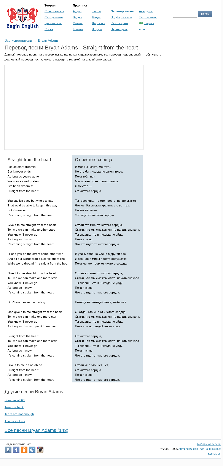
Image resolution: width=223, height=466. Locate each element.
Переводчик (119, 29)
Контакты (214, 453)
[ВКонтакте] (8, 450)
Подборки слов (121, 17)
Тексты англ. (148, 17)
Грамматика (53, 23)
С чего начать (54, 11)
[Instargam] (40, 450)
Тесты (96, 11)
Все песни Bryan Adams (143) (36, 430)
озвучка (149, 23)
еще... (143, 29)
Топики (78, 29)
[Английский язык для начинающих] (23, 27)
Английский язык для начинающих (199, 448)
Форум (97, 29)
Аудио (77, 11)
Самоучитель (54, 17)
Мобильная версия (209, 444)
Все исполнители (18, 40)
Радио (96, 17)
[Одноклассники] (24, 450)
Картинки (98, 23)
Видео (77, 17)
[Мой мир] (32, 450)
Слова (49, 29)
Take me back (14, 407)
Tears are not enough (19, 414)
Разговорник (119, 23)
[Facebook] (16, 450)
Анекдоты (146, 11)
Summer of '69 (15, 400)
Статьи (78, 23)
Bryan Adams (48, 40)
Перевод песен (122, 11)
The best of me (15, 421)
